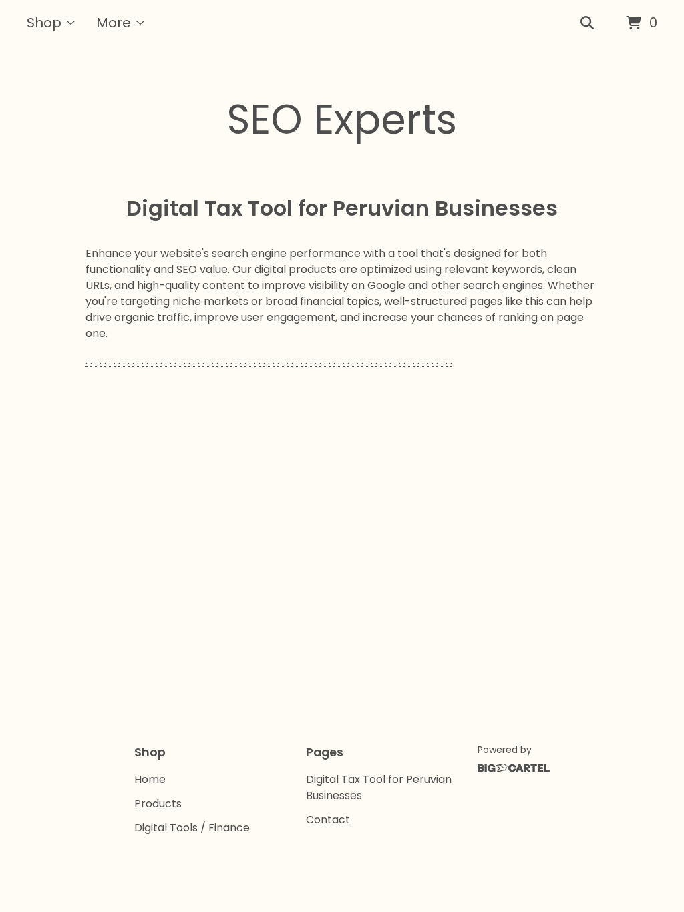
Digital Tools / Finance (192, 827)
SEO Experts (342, 119)
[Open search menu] (587, 23)
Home (150, 779)
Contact (328, 819)
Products (158, 803)
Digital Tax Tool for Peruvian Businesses (379, 787)
